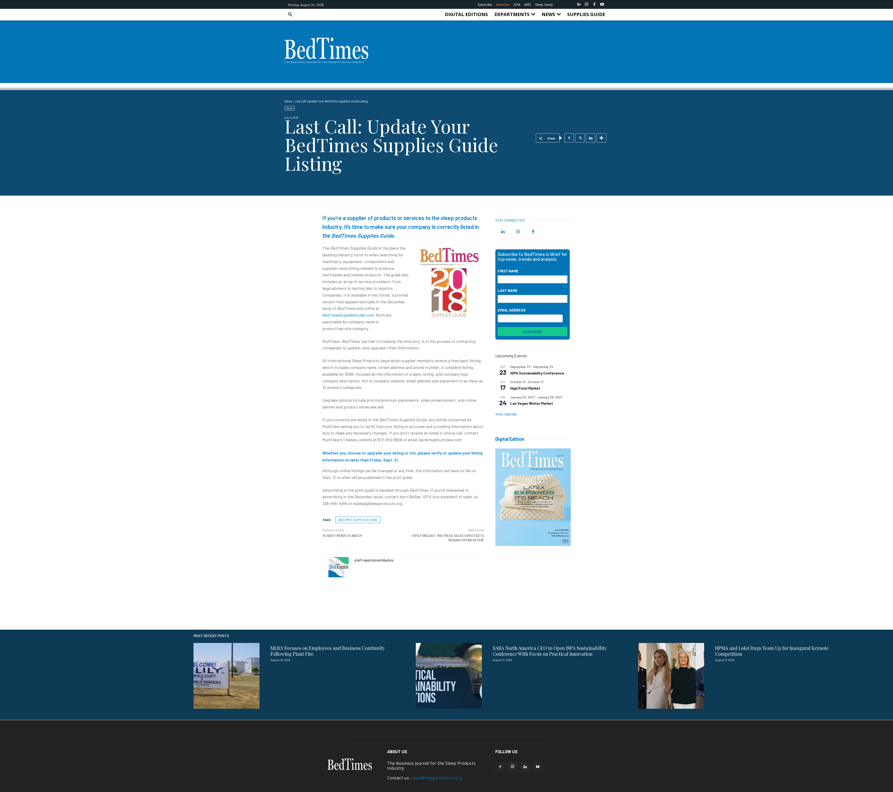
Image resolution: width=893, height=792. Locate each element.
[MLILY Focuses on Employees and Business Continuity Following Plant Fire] (226, 676)
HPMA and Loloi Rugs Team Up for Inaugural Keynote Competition (772, 651)
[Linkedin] (579, 4)
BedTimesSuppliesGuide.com (348, 314)
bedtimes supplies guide (357, 520)
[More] (601, 138)
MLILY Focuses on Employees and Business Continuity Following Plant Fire (327, 651)
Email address (512, 310)
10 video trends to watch (342, 536)
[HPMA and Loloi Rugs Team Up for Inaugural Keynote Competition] (671, 676)
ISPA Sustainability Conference (537, 373)
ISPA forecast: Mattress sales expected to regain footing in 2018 (448, 538)
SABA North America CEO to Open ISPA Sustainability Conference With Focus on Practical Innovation (550, 651)
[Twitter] (579, 138)
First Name (508, 271)
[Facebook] (594, 4)
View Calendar (506, 414)
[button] (290, 14)
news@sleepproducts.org (436, 778)
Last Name (508, 290)
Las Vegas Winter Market (531, 403)
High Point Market (525, 388)
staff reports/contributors (373, 560)
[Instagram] (586, 4)
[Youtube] (602, 4)
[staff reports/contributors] (338, 567)
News (288, 101)
